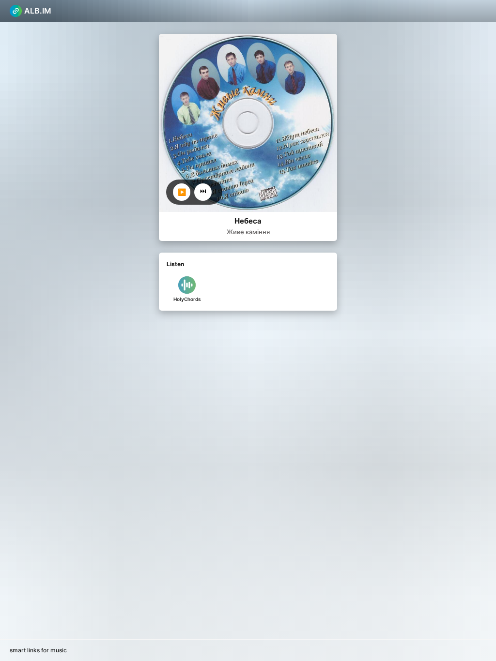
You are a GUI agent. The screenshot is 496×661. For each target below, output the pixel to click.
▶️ (182, 192)
